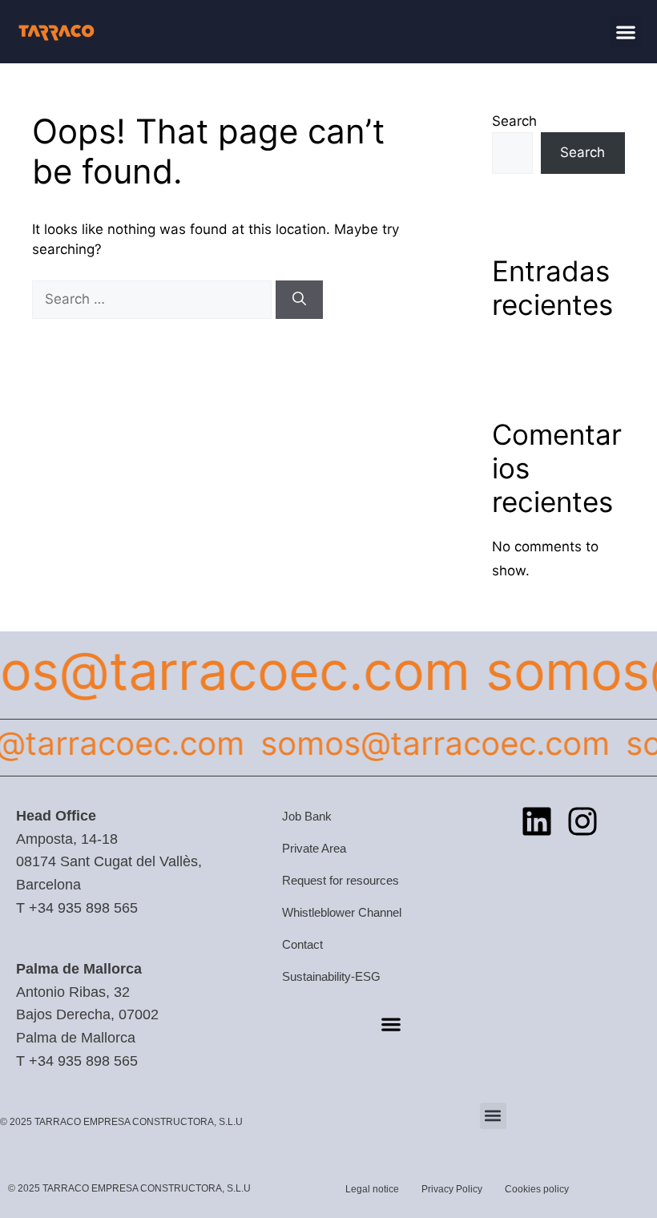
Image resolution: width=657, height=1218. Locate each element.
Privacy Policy (451, 1189)
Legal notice (372, 1189)
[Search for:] (154, 299)
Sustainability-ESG (331, 976)
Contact (302, 944)
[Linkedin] (537, 821)
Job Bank (307, 816)
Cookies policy (537, 1189)
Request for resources (340, 880)
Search (514, 121)
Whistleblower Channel (341, 912)
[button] (625, 31)
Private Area (314, 848)
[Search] (299, 299)
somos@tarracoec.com (427, 743)
